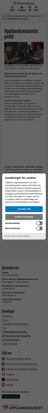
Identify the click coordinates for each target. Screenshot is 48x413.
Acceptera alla (24, 209)
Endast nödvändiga (24, 217)
